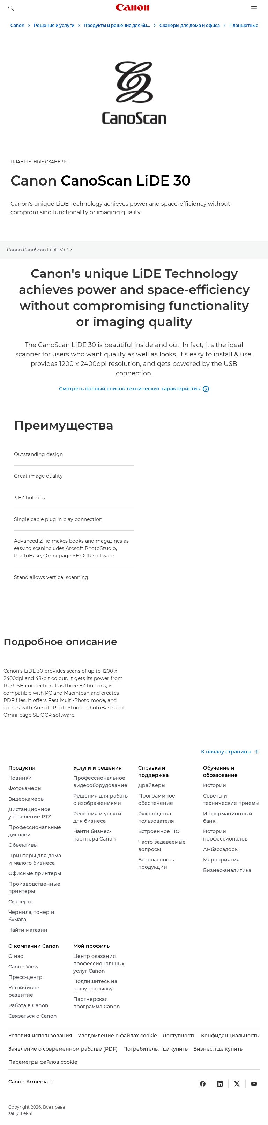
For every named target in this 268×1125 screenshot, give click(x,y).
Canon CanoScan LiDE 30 (36, 249)
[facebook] (203, 1084)
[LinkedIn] (220, 1084)
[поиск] (11, 8)
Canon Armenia (28, 1082)
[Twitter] (237, 1084)
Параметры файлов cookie (42, 1062)
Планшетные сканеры (39, 161)
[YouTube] (254, 1084)
